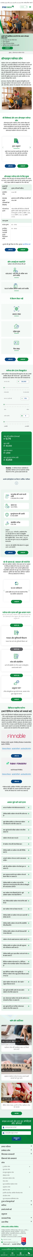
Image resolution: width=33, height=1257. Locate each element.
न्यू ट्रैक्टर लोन (6, 1187)
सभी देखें (16, 1113)
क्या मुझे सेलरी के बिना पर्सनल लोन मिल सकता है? (14, 831)
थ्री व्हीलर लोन (6, 1196)
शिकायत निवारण (6, 749)
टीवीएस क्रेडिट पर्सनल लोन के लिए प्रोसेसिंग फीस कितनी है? (15, 924)
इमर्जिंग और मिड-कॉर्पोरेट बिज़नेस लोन (12, 1193)
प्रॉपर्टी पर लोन (6, 1190)
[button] (3, 147)
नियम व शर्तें (6, 1244)
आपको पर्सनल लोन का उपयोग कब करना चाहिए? (14, 859)
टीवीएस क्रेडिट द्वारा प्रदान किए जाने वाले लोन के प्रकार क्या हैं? (15, 955)
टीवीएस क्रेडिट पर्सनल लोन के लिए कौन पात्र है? (15, 815)
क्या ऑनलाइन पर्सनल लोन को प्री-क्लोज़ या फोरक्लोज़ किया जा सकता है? (15, 999)
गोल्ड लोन (5, 1181)
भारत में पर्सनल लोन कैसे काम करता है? (14, 807)
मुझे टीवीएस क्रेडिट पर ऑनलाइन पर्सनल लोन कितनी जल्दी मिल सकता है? (14, 823)
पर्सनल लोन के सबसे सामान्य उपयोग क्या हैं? (15, 939)
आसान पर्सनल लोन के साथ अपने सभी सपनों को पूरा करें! (16, 1077)
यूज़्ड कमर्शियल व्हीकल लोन (10, 1184)
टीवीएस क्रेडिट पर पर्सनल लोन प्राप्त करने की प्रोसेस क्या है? (15, 916)
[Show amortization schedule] (16, 483)
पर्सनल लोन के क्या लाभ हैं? (11, 838)
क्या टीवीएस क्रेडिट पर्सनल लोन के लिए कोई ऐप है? (15, 902)
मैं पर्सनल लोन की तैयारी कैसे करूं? (12, 844)
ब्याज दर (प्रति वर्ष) (8, 398)
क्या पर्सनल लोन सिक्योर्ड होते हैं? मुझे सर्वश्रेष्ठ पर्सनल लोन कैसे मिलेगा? (13, 894)
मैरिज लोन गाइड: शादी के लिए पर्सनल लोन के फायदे (16, 1106)
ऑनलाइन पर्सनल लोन (8, 1178)
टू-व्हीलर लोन (6, 1166)
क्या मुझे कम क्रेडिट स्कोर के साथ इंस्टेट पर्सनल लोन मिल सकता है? (13, 991)
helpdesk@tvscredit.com (10, 1242)
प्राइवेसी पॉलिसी (16, 749)
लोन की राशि (6, 381)
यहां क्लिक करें (26, 244)
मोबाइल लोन (6, 1175)
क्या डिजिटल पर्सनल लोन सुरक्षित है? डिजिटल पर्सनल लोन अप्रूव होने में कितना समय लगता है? (16, 974)
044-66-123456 (7, 1239)
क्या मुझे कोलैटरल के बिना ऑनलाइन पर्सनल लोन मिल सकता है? (13, 1007)
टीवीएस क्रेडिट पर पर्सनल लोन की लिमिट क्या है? (14, 851)
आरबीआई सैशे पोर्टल (26, 749)
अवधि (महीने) (7, 415)
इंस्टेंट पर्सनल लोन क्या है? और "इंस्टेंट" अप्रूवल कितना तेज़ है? (13, 983)
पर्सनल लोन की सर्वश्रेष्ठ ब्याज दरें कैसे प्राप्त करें (16, 1048)
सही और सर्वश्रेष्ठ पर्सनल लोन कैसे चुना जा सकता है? (14, 867)
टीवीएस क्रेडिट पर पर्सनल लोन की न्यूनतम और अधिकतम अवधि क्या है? (14, 946)
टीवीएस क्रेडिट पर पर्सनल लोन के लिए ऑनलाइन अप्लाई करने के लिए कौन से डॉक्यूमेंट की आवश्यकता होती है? (16, 885)
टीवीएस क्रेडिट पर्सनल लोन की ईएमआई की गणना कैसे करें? (15, 932)
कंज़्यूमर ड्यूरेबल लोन (8, 1172)
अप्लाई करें (7, 48)
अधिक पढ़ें (10, 166)
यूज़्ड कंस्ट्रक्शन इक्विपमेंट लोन (10, 1199)
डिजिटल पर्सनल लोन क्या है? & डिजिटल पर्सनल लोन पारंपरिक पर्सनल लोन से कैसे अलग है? (16, 964)
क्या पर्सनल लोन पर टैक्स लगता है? (13, 909)
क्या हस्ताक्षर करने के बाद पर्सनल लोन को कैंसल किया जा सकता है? (14, 875)
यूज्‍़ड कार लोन (6, 1169)
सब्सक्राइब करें (16, 1138)
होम (10, 52)
